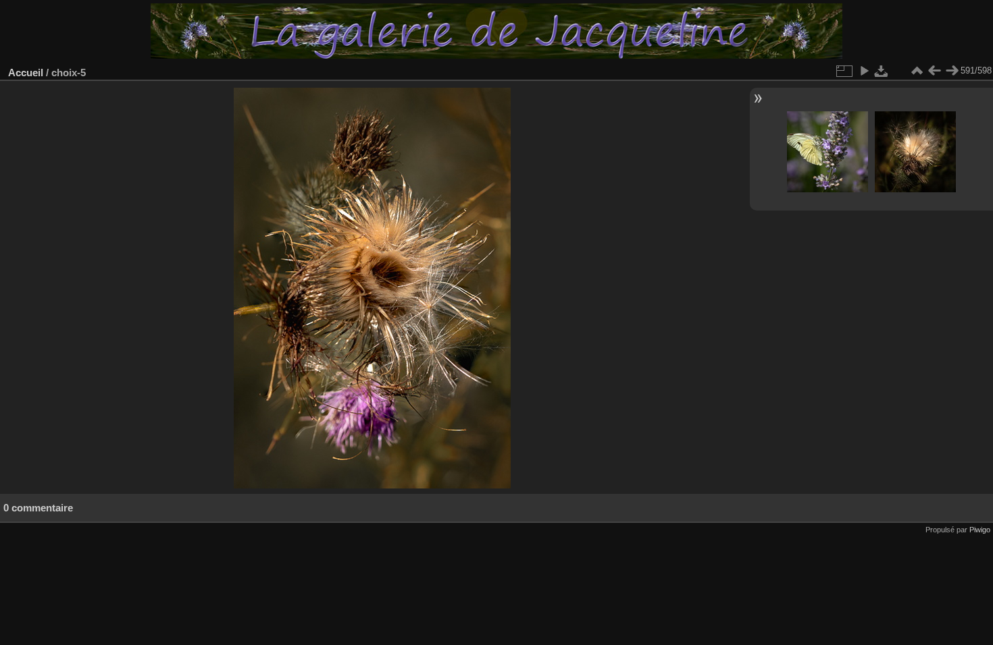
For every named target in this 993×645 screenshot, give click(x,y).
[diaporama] (864, 71)
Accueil (25, 72)
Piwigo (979, 530)
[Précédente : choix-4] (934, 71)
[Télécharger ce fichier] (881, 71)
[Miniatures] (916, 71)
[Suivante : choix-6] (952, 71)
